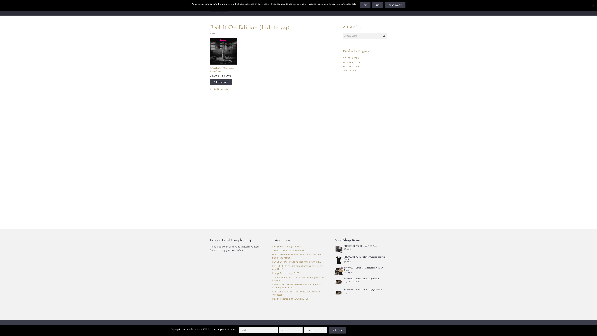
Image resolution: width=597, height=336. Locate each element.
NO (377, 5)
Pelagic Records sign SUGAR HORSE (290, 298)
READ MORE (395, 5)
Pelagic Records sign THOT (286, 273)
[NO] (593, 5)
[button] (219, 89)
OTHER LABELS (351, 58)
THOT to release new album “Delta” (290, 250)
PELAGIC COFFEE (351, 62)
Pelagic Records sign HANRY (286, 246)
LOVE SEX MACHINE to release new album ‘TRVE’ (297, 261)
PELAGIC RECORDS (352, 66)
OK (365, 5)
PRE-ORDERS (349, 70)
